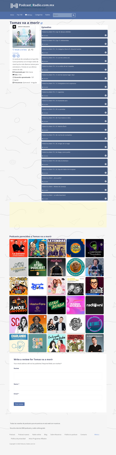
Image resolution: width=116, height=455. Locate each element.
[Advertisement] (58, 214)
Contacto (84, 435)
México (96, 435)
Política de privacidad (18, 439)
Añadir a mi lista (21, 50)
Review (16, 368)
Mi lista (29, 15)
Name (16, 384)
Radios (47, 15)
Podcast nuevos (23, 435)
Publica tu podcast (71, 435)
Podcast (12, 435)
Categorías (39, 15)
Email (16, 394)
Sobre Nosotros (55, 435)
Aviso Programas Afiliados (38, 439)
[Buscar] (73, 15)
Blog (45, 435)
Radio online (36, 435)
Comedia (16, 53)
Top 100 (19, 15)
